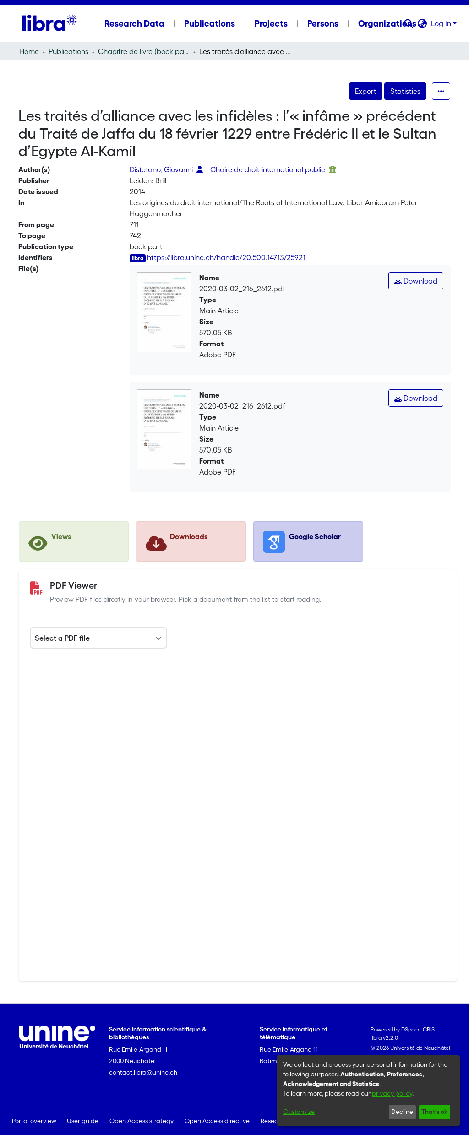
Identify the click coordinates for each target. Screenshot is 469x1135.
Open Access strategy (141, 1120)
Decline (402, 1111)
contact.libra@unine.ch (143, 1072)
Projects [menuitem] (271, 23)
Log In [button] (442, 23)
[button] (408, 23)
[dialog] (368, 1090)
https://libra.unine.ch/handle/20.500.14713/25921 (226, 257)
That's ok (434, 1111)
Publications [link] (68, 51)
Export (365, 91)
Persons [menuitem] (322, 23)
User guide (82, 1120)
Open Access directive (217, 1120)
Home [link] (29, 51)
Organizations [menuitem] (387, 23)
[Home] (50, 23)
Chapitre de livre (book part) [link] (144, 51)
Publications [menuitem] (209, 23)
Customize (299, 1111)
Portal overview (34, 1120)
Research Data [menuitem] (134, 23)
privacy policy (392, 1093)
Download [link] (419, 281)
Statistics (405, 91)
